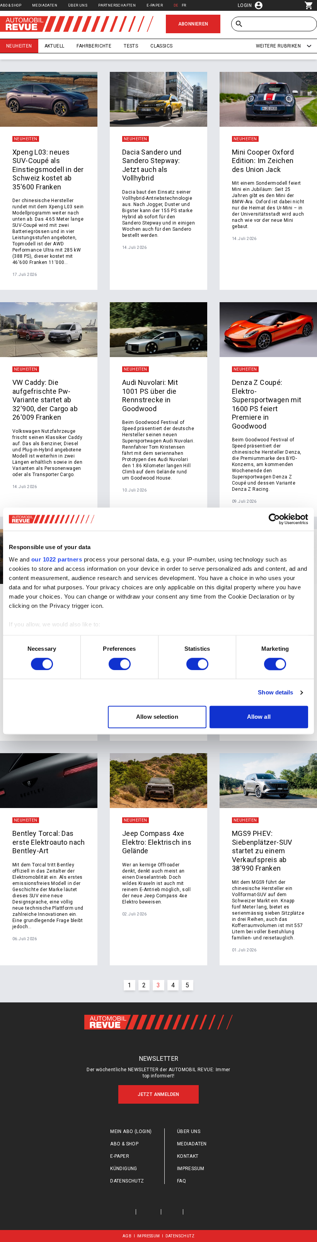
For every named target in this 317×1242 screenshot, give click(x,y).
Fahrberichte (94, 46)
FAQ (181, 1181)
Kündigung (123, 1168)
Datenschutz (127, 1181)
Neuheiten (19, 46)
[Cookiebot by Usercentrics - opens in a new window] (274, 519)
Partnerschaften (117, 5)
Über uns (77, 5)
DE (176, 5)
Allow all (259, 717)
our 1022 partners (56, 559)
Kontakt (188, 1156)
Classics (161, 46)
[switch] (120, 664)
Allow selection (157, 717)
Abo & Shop (10, 5)
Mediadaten (44, 5)
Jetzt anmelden (158, 1094)
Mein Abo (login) (131, 1131)
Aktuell (54, 46)
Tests (131, 46)
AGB (127, 1236)
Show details (275, 692)
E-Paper (155, 5)
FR (184, 5)
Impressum (191, 1168)
